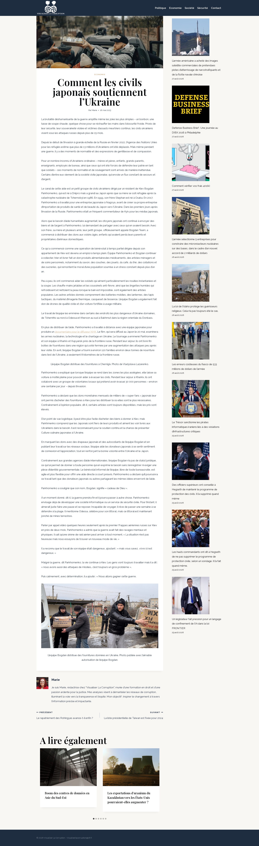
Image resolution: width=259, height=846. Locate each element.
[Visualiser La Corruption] (50, 8)
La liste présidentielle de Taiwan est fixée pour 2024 (133, 715)
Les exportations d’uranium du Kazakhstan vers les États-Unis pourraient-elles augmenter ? (128, 797)
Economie (175, 7)
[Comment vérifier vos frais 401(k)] (197, 162)
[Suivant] (154, 782)
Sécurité (202, 7)
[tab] (93, 818)
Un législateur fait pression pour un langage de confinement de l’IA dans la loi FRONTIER (196, 624)
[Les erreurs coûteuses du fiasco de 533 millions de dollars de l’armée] (197, 340)
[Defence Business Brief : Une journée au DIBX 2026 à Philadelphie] (197, 104)
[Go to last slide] (45, 782)
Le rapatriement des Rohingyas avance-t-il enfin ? (64, 715)
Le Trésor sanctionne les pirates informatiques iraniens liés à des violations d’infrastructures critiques (195, 427)
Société (189, 7)
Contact (216, 7)
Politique (160, 7)
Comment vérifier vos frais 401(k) (191, 185)
